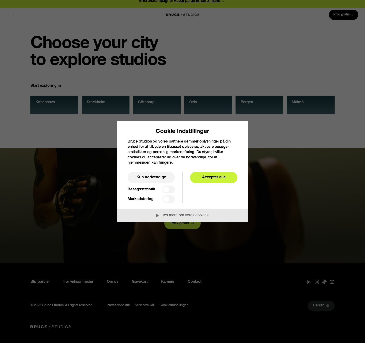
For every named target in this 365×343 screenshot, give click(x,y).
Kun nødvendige (151, 177)
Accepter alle (214, 177)
